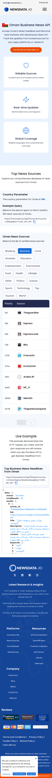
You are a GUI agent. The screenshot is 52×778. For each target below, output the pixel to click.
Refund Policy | (27, 741)
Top (37, 288)
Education (25, 258)
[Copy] (34, 221)
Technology (23, 288)
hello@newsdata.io (12, 3)
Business (25, 251)
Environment (33, 265)
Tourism (9, 295)
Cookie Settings (19, 774)
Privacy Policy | (37, 737)
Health (19, 273)
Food (8, 273)
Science (33, 280)
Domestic (10, 258)
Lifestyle (32, 273)
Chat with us (9, 744)
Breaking (10, 251)
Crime (38, 251)
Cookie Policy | (10, 741)
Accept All (31, 774)
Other (8, 280)
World (22, 295)
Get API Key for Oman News (24, 50)
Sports (8, 288)
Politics (20, 280)
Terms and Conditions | (15, 737)
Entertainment (13, 265)
